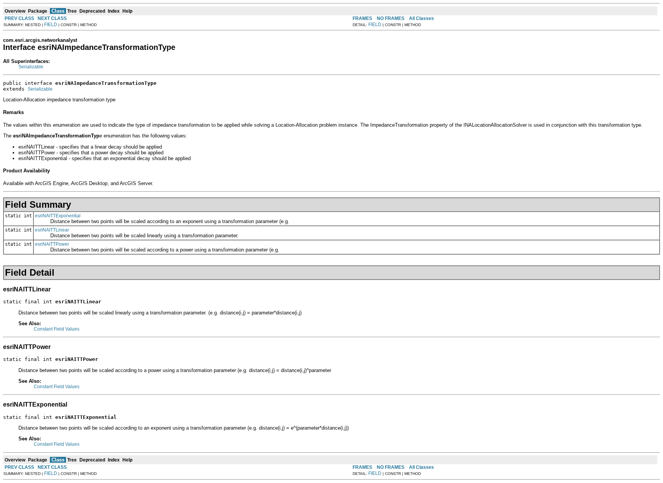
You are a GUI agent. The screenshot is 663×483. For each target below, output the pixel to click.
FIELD (50, 24)
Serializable (30, 66)
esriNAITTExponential (58, 215)
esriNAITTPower (52, 244)
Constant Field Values (56, 329)
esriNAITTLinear (52, 230)
